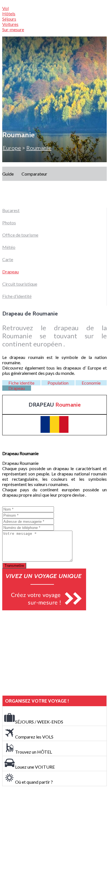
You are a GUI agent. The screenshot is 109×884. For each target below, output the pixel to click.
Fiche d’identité (17, 296)
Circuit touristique (19, 283)
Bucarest (11, 210)
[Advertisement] (44, 653)
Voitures (10, 24)
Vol (5, 8)
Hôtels (8, 13)
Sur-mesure (13, 29)
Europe (12, 147)
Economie (91, 382)
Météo (8, 247)
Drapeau (10, 271)
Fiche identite (21, 382)
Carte (7, 259)
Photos (9, 222)
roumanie (38, 147)
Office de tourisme (20, 234)
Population (58, 382)
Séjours (9, 18)
